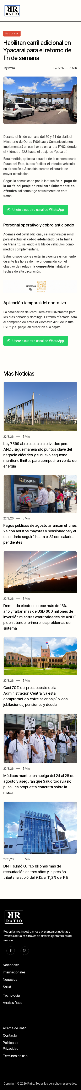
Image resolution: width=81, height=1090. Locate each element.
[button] (74, 11)
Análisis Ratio (12, 1003)
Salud (7, 987)
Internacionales (14, 972)
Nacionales (11, 965)
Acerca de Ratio (15, 1028)
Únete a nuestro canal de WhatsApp (38, 210)
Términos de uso (15, 1056)
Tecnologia (11, 995)
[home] (10, 10)
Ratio (11, 68)
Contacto (10, 1035)
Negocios (10, 979)
